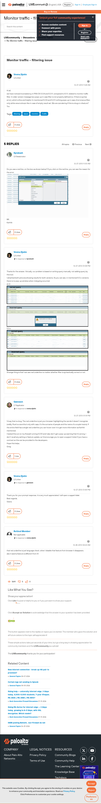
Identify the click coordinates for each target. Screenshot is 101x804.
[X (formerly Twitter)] (83, 750)
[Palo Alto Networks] (16, 741)
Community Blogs (65, 754)
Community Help (65, 760)
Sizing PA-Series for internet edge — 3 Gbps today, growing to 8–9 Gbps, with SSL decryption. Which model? (27, 710)
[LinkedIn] (83, 758)
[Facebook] (92, 758)
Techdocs (60, 777)
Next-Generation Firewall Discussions (24, 701)
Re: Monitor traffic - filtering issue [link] (22, 41)
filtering (17, 114)
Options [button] (88, 81)
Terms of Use (37, 760)
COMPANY (11, 749)
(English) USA (55, 4)
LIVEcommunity (12, 37)
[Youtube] (92, 750)
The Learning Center (67, 766)
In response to (25, 259)
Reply (86, 127)
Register (67, 5)
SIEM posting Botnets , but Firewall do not (26, 723)
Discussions (29, 37)
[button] (91, 783)
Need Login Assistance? (84, 37)
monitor (35, 114)
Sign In (77, 5)
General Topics (15, 676)
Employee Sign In (90, 5)
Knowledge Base (65, 771)
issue (26, 114)
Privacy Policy (69, 791)
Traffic (44, 114)
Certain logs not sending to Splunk (23, 682)
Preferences (91, 798)
